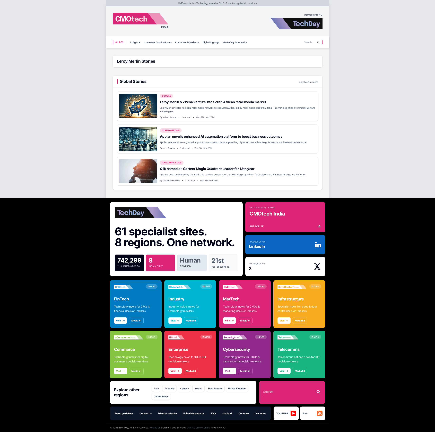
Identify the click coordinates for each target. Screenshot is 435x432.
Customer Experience (187, 42)
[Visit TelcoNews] (292, 337)
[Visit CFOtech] (128, 287)
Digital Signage (211, 42)
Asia (156, 388)
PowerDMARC (218, 427)
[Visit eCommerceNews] (128, 337)
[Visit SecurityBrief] (237, 337)
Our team (244, 413)
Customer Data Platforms (158, 42)
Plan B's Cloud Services (173, 427)
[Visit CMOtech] (237, 287)
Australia (169, 388)
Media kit (136, 320)
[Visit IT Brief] (183, 337)
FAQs (213, 413)
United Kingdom (237, 388)
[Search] (318, 42)
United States (161, 396)
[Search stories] (318, 391)
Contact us (146, 413)
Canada (184, 388)
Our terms (260, 413)
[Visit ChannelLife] (183, 287)
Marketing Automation (235, 42)
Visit (118, 320)
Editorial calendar (167, 413)
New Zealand (215, 388)
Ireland (198, 388)
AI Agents (135, 42)
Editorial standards (193, 413)
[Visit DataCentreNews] (292, 287)
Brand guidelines (124, 413)
